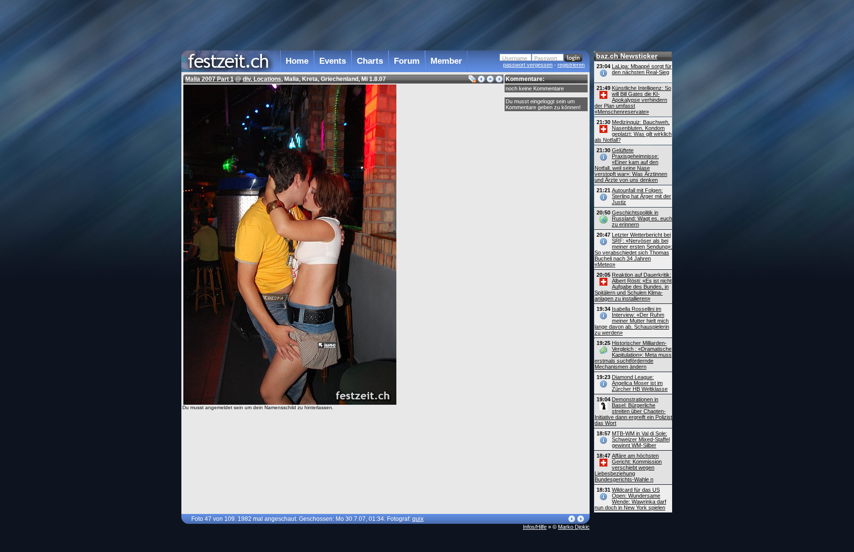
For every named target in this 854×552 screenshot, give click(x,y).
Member (446, 61)
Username (514, 58)
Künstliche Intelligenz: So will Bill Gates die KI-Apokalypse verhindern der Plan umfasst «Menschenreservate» (633, 100)
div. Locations (262, 79)
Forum (407, 61)
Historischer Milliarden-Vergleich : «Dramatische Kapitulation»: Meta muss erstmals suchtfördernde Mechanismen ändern (633, 355)
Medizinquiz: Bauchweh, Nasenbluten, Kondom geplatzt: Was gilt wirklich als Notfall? (633, 131)
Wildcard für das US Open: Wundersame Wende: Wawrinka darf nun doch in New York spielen (630, 498)
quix (418, 518)
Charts (370, 61)
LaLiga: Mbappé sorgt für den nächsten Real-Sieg (642, 69)
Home (297, 61)
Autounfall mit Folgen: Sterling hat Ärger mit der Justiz (641, 196)
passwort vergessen (528, 65)
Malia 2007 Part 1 (209, 79)
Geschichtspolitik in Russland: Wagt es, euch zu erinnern (642, 218)
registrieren (571, 65)
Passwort (545, 58)
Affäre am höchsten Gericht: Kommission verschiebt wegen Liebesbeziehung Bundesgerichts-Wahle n (628, 467)
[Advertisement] (385, 24)
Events (332, 61)
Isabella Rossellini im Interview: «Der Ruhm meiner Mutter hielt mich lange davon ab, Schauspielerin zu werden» (632, 321)
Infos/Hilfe (535, 527)
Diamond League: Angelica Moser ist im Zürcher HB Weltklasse (640, 383)
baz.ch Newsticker (626, 56)
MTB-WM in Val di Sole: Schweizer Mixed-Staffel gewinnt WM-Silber (641, 439)
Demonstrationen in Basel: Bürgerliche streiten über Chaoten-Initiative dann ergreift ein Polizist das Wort (633, 411)
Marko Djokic (574, 527)
